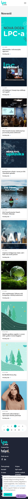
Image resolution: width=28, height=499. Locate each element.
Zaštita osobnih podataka (20, 473)
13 (15, 430)
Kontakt (3, 469)
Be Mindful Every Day (9, 374)
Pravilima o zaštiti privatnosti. (18, 486)
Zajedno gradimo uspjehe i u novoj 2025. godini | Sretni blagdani (13, 335)
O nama (3, 472)
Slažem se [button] (8, 494)
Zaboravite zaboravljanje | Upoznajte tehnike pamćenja (11, 414)
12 (11, 430)
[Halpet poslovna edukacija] (5, 451)
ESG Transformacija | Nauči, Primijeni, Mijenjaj (11, 213)
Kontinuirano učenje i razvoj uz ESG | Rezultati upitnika (13, 172)
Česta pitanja (5, 466)
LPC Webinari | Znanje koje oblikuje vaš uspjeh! (13, 91)
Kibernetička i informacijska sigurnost (11, 50)
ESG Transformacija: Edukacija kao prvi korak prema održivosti (13, 132)
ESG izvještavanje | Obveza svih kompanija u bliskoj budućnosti (12, 294)
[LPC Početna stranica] (4, 3)
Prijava (17, 466)
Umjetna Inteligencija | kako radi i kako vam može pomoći (13, 254)
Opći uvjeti (18, 469)
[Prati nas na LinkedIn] (5, 459)
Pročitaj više (5, 54)
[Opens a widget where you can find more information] (21, 496)
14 (19, 430)
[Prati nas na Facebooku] (2, 459)
